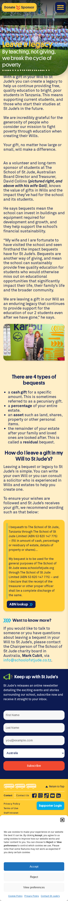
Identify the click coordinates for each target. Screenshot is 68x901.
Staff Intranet (11, 813)
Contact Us (22, 795)
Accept (34, 866)
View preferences (34, 887)
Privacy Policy (31, 896)
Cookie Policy (15, 896)
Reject (34, 876)
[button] (62, 820)
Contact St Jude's (50, 896)
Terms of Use (11, 808)
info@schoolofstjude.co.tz (27, 660)
